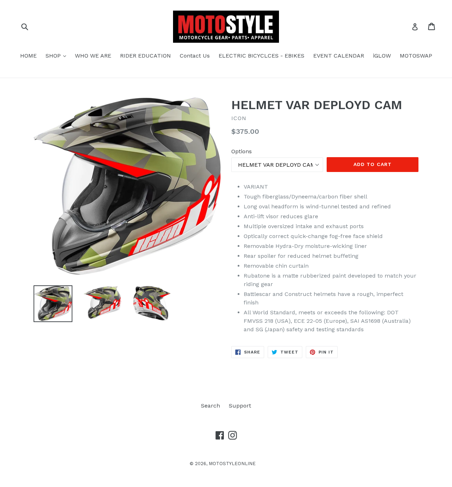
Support (240, 405)
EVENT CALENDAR (338, 55)
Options (241, 151)
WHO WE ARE (93, 55)
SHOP (58, 55)
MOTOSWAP (416, 55)
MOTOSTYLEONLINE (232, 463)
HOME (28, 55)
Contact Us (195, 55)
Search (210, 405)
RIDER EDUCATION (145, 55)
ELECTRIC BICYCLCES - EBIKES (261, 55)
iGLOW (382, 55)
